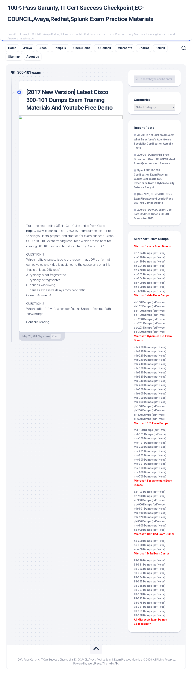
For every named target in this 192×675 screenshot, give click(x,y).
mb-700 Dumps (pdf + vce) (150, 397)
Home (12, 48)
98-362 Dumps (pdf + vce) (149, 568)
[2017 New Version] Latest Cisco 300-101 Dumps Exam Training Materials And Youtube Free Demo (69, 99)
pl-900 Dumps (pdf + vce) (149, 521)
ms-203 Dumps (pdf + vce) (150, 455)
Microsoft (125, 48)
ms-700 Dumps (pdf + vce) (150, 476)
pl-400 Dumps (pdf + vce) (149, 414)
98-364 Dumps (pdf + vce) (149, 577)
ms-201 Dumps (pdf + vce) (150, 451)
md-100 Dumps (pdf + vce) (150, 429)
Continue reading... (39, 322)
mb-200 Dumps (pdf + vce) (150, 347)
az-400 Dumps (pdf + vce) (149, 282)
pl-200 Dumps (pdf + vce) (149, 410)
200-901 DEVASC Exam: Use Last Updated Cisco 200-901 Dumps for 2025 (153, 214)
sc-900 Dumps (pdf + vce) (149, 529)
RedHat (144, 48)
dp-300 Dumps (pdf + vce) (150, 331)
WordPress (94, 663)
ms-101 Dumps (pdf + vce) (150, 442)
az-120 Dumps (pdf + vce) (149, 257)
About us (32, 56)
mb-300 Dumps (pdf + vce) (150, 368)
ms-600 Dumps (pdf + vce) (150, 472)
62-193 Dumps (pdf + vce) (149, 491)
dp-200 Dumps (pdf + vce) (150, 319)
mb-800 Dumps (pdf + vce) (150, 401)
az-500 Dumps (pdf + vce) (149, 286)
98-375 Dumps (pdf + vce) (149, 602)
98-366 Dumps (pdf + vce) (149, 585)
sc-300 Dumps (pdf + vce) (149, 545)
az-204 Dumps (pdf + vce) (149, 265)
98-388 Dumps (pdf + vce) (149, 615)
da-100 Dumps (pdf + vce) (150, 310)
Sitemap (14, 56)
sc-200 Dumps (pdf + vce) (149, 540)
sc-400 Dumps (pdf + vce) (149, 549)
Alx (116, 663)
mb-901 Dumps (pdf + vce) (150, 508)
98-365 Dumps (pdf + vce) (149, 581)
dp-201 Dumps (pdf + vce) (150, 323)
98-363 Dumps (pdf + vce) (149, 573)
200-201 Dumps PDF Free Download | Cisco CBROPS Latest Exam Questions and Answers (154, 159)
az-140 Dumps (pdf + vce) (149, 261)
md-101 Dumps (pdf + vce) (150, 434)
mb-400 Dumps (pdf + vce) (150, 385)
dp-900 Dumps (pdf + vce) (150, 504)
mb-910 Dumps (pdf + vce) (150, 512)
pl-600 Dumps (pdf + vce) (149, 418)
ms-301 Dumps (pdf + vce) (150, 463)
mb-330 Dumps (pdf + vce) (150, 380)
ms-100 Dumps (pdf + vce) (150, 438)
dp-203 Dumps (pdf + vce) (150, 327)
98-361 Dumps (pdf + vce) (149, 564)
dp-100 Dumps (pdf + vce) (150, 314)
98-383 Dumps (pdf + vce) (149, 611)
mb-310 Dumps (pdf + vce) (150, 372)
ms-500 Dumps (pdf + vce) (150, 468)
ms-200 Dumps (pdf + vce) (150, 446)
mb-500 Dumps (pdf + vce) (150, 389)
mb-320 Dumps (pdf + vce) (150, 376)
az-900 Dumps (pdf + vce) (149, 496)
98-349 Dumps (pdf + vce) (149, 560)
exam (46, 336)
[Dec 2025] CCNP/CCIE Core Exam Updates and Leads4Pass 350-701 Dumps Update (153, 198)
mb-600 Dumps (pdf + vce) (150, 393)
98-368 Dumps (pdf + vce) (149, 594)
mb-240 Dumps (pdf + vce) (150, 364)
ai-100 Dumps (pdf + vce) (149, 302)
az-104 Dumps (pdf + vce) (149, 253)
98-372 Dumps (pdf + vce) (149, 598)
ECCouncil (104, 48)
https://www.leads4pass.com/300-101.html (56, 231)
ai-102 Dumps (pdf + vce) (149, 306)
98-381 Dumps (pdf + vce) (149, 606)
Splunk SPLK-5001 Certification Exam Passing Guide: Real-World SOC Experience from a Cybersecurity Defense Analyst (154, 179)
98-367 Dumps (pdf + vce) (149, 589)
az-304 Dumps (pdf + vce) (149, 278)
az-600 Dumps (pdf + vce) (149, 291)
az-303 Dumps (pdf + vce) (149, 274)
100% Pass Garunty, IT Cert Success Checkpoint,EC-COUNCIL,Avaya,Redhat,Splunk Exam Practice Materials (80, 13)
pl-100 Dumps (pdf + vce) (149, 406)
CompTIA (60, 48)
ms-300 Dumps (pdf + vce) (150, 459)
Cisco (43, 48)
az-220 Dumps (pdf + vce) (149, 270)
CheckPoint (81, 48)
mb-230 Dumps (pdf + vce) (150, 359)
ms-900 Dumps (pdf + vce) (150, 525)
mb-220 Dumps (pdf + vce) (150, 355)
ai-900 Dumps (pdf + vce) (149, 500)
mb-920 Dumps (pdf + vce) (150, 517)
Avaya (27, 48)
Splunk (160, 48)
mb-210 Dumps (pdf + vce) (150, 351)
